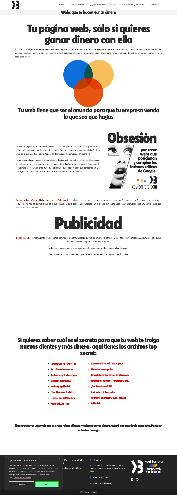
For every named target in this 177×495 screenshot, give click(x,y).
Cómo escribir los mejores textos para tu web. (110, 380)
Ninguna (21, 484)
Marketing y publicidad (60, 386)
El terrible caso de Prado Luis (62, 392)
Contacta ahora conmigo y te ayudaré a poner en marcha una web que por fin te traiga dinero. (107, 469)
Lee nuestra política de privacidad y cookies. (66, 469)
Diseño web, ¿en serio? (60, 403)
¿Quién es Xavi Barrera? (102, 483)
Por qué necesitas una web (62, 369)
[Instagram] (137, 479)
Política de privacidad (22, 478)
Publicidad (95, 403)
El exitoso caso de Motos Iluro (63, 398)
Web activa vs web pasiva (102, 369)
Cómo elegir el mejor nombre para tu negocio (110, 375)
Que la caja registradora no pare (64, 375)
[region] (33, 473)
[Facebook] (132, 479)
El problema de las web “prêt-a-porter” (108, 363)
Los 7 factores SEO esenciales (103, 392)
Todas (46, 484)
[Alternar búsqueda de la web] (165, 5)
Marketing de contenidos (61, 380)
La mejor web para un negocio (63, 363)
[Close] (59, 458)
